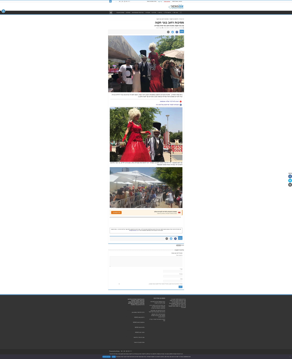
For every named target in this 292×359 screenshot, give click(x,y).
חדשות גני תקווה (174, 19)
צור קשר (160, 1)
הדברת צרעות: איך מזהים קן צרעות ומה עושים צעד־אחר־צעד (157, 311)
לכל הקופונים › (116, 212)
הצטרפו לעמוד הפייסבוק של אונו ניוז (167, 104)
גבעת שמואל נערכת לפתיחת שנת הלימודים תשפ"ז (157, 302)
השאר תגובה (159, 27)
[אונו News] (175, 6)
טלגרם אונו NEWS (139, 327)
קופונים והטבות (120, 12)
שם (181, 269)
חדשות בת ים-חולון (151, 354)
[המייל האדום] (119, 1)
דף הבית (182, 19)
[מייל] (290, 185)
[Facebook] (129, 1)
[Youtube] (126, 1)
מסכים (113, 356)
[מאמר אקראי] (110, 12)
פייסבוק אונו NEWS (139, 317)
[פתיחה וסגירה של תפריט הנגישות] (3, 11)
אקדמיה (148, 12)
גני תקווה (178, 245)
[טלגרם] (122, 1)
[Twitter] (128, 1)
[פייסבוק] (290, 176)
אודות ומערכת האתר (151, 1)
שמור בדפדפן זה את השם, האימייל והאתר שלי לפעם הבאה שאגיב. (165, 284)
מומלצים (128, 12)
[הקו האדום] (121, 1)
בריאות (160, 12)
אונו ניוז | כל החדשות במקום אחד (181, 12)
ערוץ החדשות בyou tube (138, 312)
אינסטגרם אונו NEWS (138, 322)
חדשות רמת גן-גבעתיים (139, 354)
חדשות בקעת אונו (128, 354)
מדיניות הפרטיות (106, 356)
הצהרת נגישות (160, 354)
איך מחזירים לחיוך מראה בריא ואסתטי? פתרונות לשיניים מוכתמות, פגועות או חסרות (157, 307)
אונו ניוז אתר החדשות (139, 337)
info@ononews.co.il (134, 230)
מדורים (154, 12)
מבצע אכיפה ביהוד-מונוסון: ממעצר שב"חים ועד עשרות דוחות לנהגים (158, 316)
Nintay (118, 351)
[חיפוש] (110, 1)
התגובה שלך (179, 255)
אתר (181, 279)
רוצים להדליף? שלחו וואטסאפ (169, 101)
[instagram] (124, 1)
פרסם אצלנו (167, 1)
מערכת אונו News (179, 27)
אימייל (180, 274)
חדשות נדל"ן (168, 12)
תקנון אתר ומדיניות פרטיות (116, 354)
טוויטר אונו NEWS (139, 332)
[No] (290, 356)
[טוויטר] (290, 180)
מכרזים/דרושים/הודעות (137, 12)
